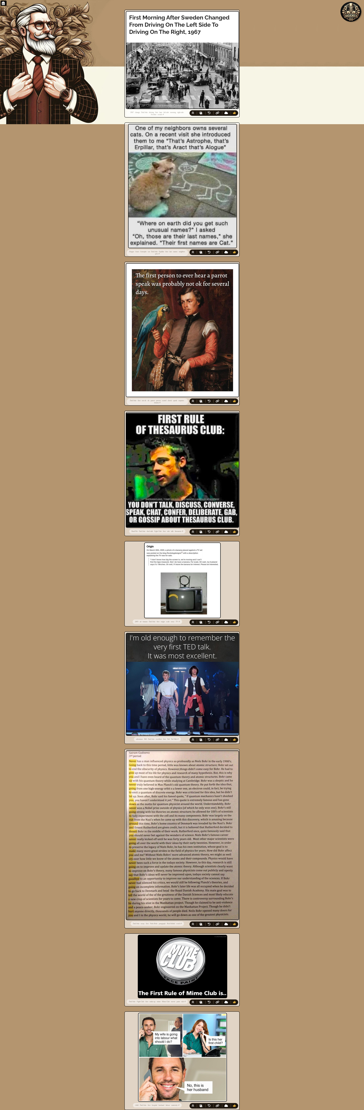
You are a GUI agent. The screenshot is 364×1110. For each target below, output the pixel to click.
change (137, 112)
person (158, 401)
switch (160, 115)
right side (180, 112)
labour (168, 1105)
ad (140, 622)
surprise (181, 401)
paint (178, 1002)
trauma (156, 403)
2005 (136, 622)
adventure (139, 739)
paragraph (162, 924)
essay (142, 924)
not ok (144, 401)
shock (170, 401)
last (170, 252)
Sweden (153, 115)
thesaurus (178, 531)
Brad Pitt (134, 531)
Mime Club (166, 1002)
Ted (168, 739)
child (136, 1105)
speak (175, 401)
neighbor (182, 252)
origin (163, 622)
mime (159, 1002)
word (178, 924)
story (172, 622)
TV (177, 622)
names (175, 252)
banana (145, 622)
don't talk (150, 531)
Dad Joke (144, 112)
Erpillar (161, 252)
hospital (154, 1105)
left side (166, 112)
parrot (153, 401)
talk (172, 531)
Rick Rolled (171, 924)
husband (161, 1105)
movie (173, 1002)
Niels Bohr (153, 924)
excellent (159, 739)
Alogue (131, 252)
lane (160, 112)
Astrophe (143, 252)
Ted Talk (174, 739)
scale (167, 622)
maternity (174, 1105)
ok (148, 401)
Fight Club (158, 531)
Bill (145, 739)
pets (156, 254)
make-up (152, 1002)
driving (151, 112)
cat (149, 252)
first (156, 112)
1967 (132, 112)
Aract (137, 252)
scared (164, 401)
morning (173, 112)
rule (168, 531)
